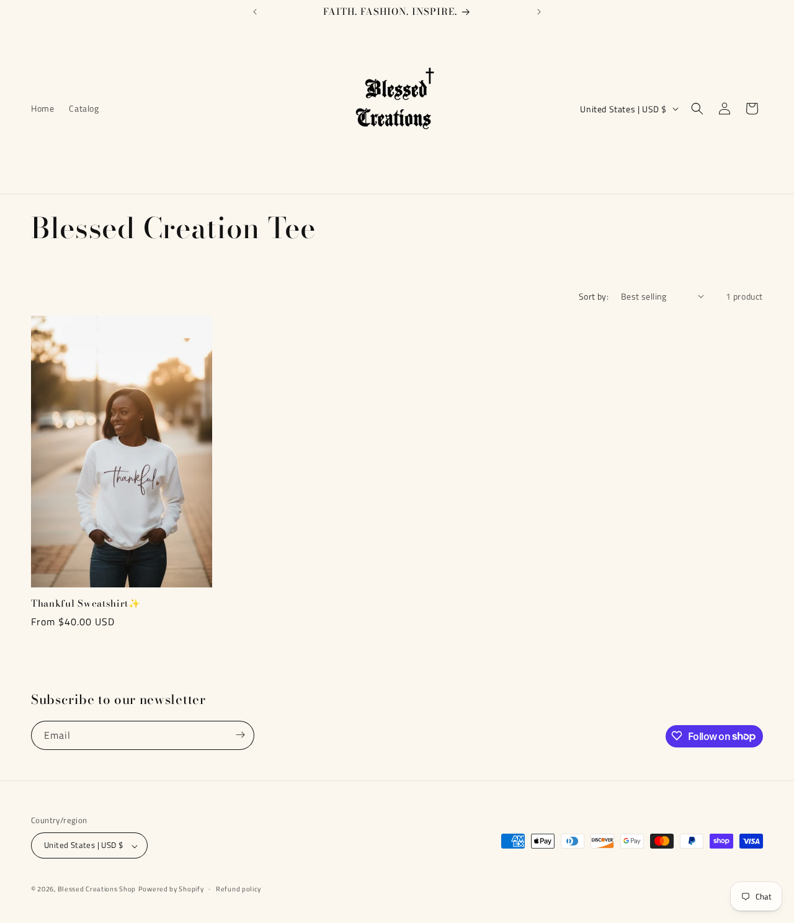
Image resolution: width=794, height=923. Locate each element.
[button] (697, 108)
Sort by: (594, 296)
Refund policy (238, 889)
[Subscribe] (240, 734)
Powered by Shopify (171, 889)
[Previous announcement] (255, 12)
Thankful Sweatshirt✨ (86, 604)
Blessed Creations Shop (97, 889)
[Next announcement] (539, 12)
